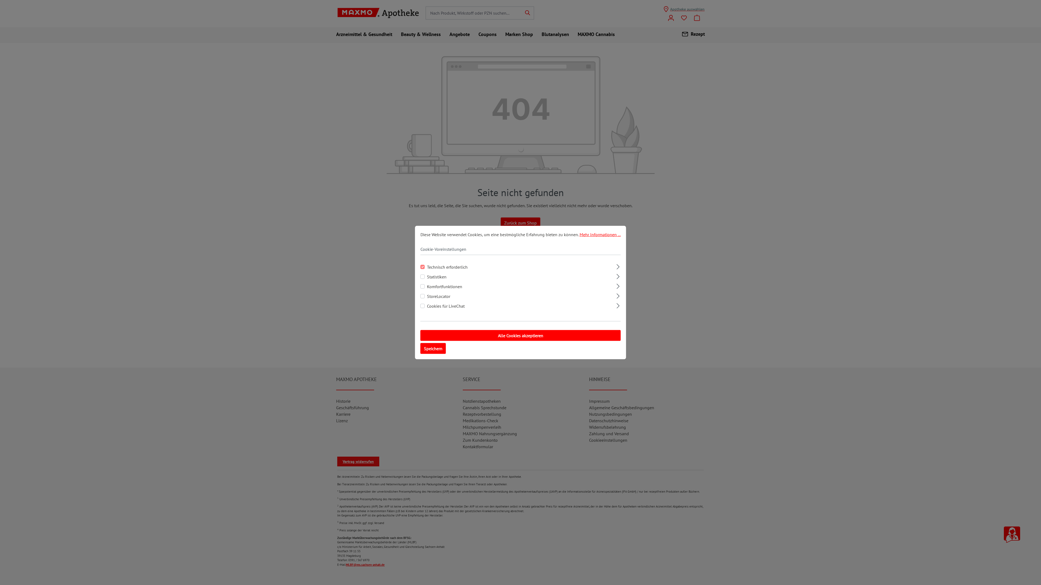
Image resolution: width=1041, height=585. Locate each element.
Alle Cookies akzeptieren (520, 335)
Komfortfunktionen (444, 286)
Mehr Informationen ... (600, 234)
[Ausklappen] (618, 266)
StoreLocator (438, 296)
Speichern (433, 348)
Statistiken (436, 277)
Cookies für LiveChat (446, 306)
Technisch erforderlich (447, 267)
